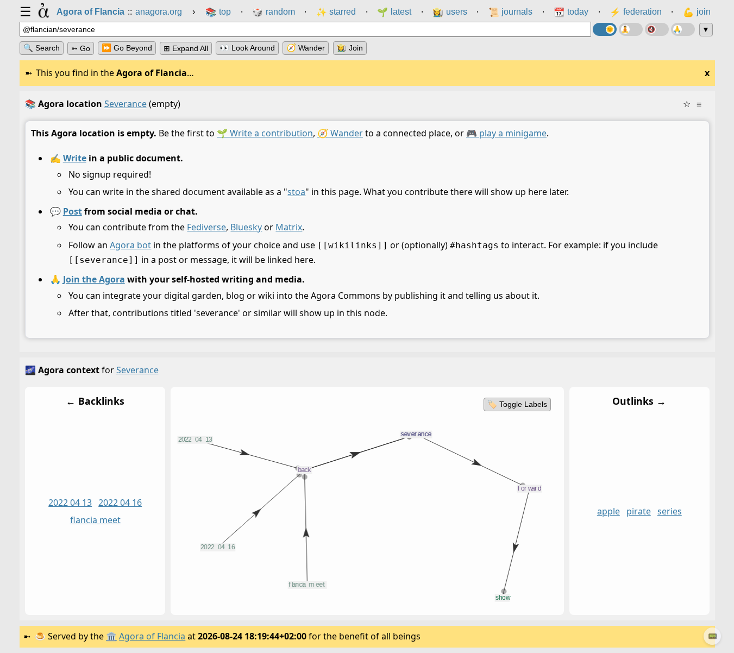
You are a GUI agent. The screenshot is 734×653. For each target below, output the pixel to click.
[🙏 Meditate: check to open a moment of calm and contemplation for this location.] (683, 29)
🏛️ (111, 636)
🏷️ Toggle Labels (517, 404)
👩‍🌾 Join (350, 47)
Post (71, 211)
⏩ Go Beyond (127, 47)
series (669, 512)
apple (608, 512)
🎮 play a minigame (506, 133)
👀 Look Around (247, 47)
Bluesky (246, 228)
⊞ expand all (186, 48)
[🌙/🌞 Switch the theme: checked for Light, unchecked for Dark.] (605, 29)
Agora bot (130, 245)
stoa (296, 192)
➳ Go (80, 48)
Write (74, 158)
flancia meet (95, 520)
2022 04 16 (120, 503)
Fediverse (206, 228)
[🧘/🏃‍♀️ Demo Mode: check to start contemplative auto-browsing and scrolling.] (631, 29)
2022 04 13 (70, 503)
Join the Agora (93, 279)
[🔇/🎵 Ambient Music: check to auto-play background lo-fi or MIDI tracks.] (657, 29)
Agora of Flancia (152, 636)
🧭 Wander (305, 47)
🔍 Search (41, 47)
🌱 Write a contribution (265, 133)
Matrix (288, 228)
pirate (638, 512)
